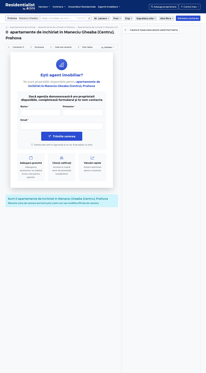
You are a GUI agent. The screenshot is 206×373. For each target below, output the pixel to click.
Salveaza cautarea (188, 18)
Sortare (108, 47)
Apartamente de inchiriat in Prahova (56, 27)
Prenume (69, 106)
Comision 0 (18, 47)
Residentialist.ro (20, 6)
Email (24, 120)
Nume (24, 106)
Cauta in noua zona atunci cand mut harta (154, 30)
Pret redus (87, 47)
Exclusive (39, 47)
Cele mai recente (63, 47)
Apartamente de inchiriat (22, 27)
